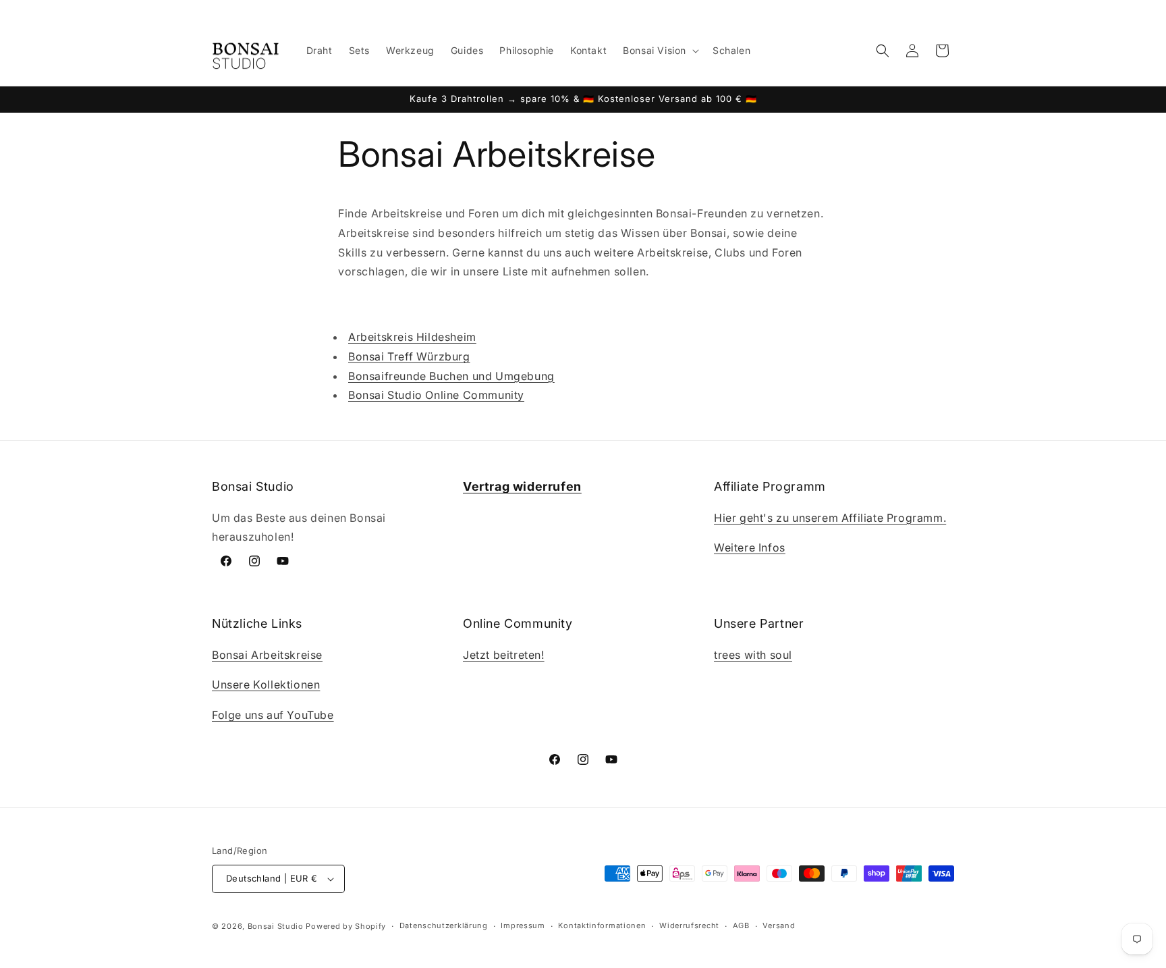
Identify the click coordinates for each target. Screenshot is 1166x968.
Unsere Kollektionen (266, 685)
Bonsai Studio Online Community (436, 395)
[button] (659, 50)
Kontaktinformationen (602, 926)
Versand (778, 926)
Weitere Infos (749, 548)
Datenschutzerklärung (443, 926)
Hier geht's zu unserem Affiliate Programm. (830, 518)
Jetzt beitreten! (504, 655)
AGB (741, 926)
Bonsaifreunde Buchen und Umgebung (451, 376)
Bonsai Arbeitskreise (267, 655)
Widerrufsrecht (689, 926)
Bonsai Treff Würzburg (409, 356)
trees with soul (753, 655)
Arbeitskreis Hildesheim (412, 337)
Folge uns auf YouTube (273, 715)
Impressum (523, 926)
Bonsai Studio (276, 926)
